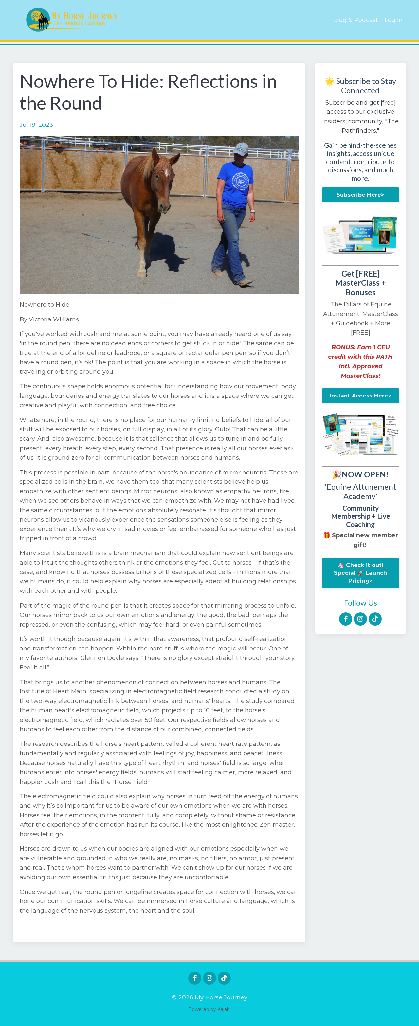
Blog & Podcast (355, 20)
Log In (394, 20)
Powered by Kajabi (209, 1009)
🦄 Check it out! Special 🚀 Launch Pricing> (360, 573)
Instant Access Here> (361, 395)
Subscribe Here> (361, 194)
